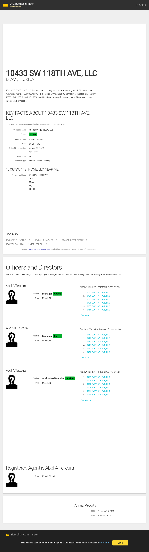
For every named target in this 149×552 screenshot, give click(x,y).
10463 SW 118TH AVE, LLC (98, 299)
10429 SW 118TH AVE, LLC (98, 303)
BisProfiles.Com (19, 534)
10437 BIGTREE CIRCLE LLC (74, 240)
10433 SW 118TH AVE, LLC (39, 249)
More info (104, 542)
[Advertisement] (74, 47)
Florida (35, 535)
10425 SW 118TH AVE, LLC (98, 296)
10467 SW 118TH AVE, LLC (98, 292)
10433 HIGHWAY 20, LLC (46, 240)
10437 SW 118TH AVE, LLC (98, 306)
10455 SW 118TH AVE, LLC (98, 310)
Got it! (120, 543)
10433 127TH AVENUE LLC (18, 240)
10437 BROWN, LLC (15, 244)
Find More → (86, 315)
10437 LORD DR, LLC (37, 244)
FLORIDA (141, 5)
